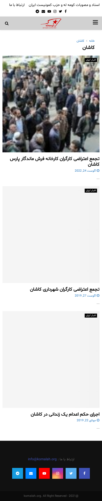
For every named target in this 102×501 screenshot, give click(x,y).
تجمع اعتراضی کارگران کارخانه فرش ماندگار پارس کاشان (55, 162)
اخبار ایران (91, 59)
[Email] (31, 473)
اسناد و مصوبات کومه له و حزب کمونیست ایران (64, 5)
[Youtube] (44, 473)
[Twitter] (71, 473)
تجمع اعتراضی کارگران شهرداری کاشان (65, 289)
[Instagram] (57, 473)
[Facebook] (84, 473)
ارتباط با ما (17, 5)
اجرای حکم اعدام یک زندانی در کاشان (65, 414)
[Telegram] (17, 473)
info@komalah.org (42, 459)
